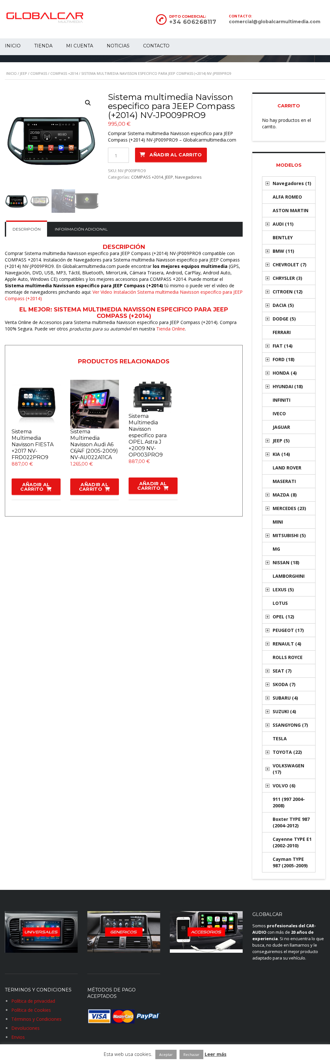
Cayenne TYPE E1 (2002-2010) (292, 842)
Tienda (43, 46)
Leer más (216, 1054)
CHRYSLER (287, 278)
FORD (284, 359)
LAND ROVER (287, 468)
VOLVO (284, 785)
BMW (283, 251)
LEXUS (283, 589)
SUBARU (285, 698)
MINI (278, 522)
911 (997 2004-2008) (289, 802)
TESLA (280, 738)
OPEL (283, 617)
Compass (38, 73)
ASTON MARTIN (290, 210)
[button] (88, 103)
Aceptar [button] (166, 1054)
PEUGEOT (288, 630)
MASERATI (284, 481)
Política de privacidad (33, 1001)
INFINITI (281, 400)
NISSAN (286, 562)
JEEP (23, 73)
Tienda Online (170, 329)
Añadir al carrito (176, 155)
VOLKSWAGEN (288, 769)
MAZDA (285, 495)
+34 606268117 (193, 21)
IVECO (279, 413)
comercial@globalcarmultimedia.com (274, 22)
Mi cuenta (79, 46)
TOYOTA (287, 752)
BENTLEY (283, 237)
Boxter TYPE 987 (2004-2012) (291, 822)
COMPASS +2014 (64, 73)
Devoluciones (25, 1028)
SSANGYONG (290, 725)
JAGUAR (281, 427)
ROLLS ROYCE (288, 657)
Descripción (27, 229)
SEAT (282, 671)
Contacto (156, 46)
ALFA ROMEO (287, 197)
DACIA (283, 305)
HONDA (285, 373)
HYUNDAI (288, 386)
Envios (18, 1037)
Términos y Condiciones (36, 1019)
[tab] (26, 229)
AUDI (283, 224)
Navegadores (188, 177)
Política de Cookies (31, 1010)
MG (276, 549)
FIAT (283, 346)
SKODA (284, 684)
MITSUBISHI (289, 535)
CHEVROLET (289, 264)
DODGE (284, 319)
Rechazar (191, 1054)
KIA (281, 454)
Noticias (118, 46)
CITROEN (288, 292)
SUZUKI (284, 711)
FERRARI (282, 332)
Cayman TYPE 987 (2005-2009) (290, 862)
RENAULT (287, 644)
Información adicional (81, 229)
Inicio (11, 73)
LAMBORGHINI (289, 576)
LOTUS (280, 603)
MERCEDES (289, 508)
